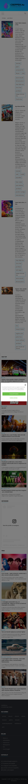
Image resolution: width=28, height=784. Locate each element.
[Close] (25, 385)
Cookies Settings (13, 397)
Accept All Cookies (14, 393)
